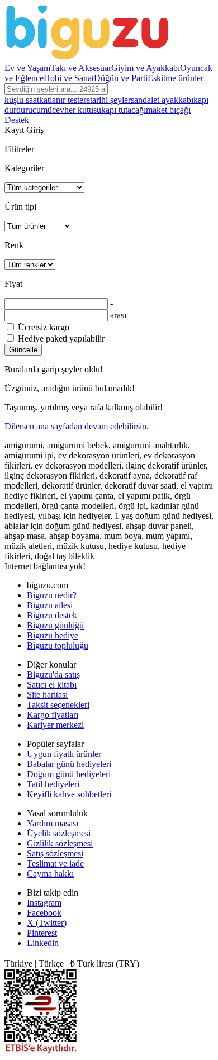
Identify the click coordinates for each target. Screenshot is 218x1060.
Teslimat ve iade (55, 863)
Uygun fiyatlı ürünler (64, 754)
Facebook (44, 912)
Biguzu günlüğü (55, 625)
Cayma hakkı (50, 873)
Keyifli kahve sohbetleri (69, 794)
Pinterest (42, 933)
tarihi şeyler (110, 100)
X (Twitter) (47, 922)
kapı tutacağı (123, 110)
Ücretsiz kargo (42, 327)
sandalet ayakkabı (162, 100)
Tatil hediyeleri (53, 784)
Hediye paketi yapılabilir (60, 338)
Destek (16, 120)
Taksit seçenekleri (58, 704)
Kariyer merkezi (55, 725)
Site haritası (47, 694)
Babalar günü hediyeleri (69, 764)
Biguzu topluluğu (57, 645)
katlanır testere (64, 100)
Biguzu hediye (52, 635)
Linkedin (43, 943)
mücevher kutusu (71, 110)
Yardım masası (52, 823)
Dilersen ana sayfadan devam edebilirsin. (76, 426)
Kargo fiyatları (52, 715)
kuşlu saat (21, 100)
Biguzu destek (52, 615)
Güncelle (23, 350)
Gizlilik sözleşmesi (60, 843)
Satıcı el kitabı (52, 684)
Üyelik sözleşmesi (59, 833)
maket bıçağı (168, 110)
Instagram (44, 902)
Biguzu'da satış (53, 674)
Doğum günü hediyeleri (69, 774)
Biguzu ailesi (50, 605)
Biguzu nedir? (52, 595)
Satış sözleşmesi (55, 853)
